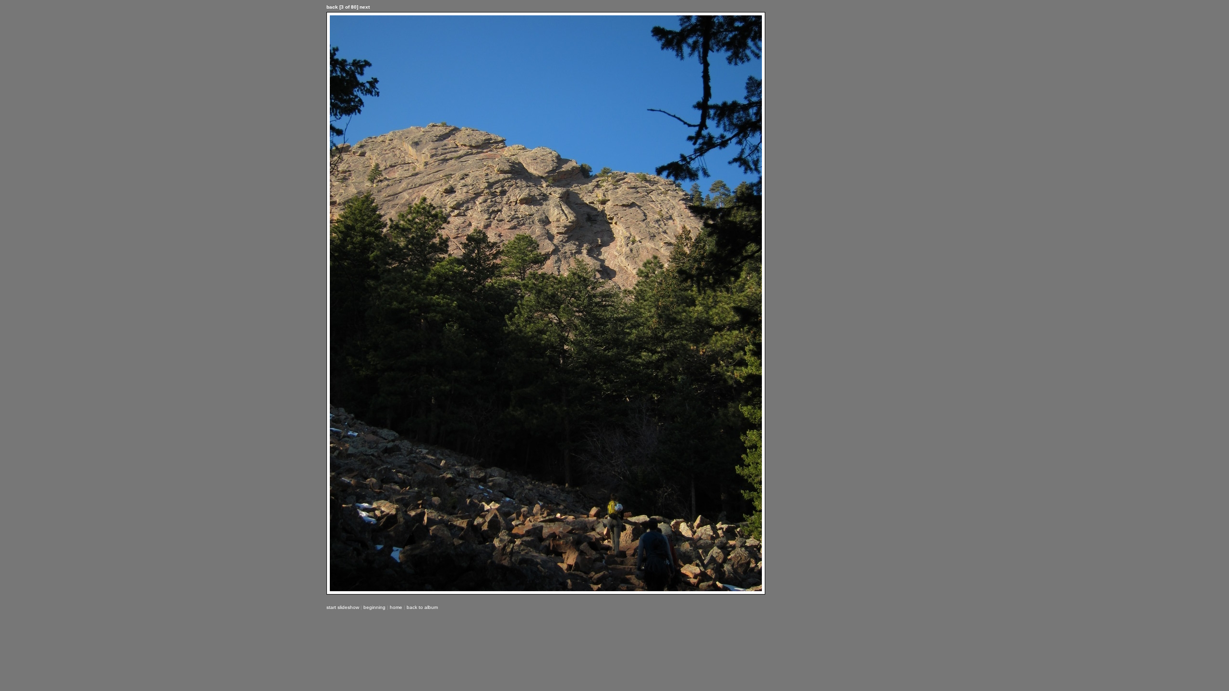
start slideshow (342, 607)
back (332, 7)
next (365, 7)
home (396, 607)
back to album (422, 607)
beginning (374, 607)
